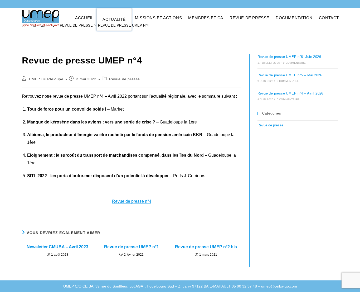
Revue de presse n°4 (131, 201)
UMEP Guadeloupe (46, 79)
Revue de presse (124, 79)
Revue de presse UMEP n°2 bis (206, 247)
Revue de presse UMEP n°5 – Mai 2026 (289, 75)
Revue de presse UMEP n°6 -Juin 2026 (289, 57)
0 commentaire (294, 62)
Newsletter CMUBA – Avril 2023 (57, 247)
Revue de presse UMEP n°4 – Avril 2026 (290, 93)
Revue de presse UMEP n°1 (131, 247)
